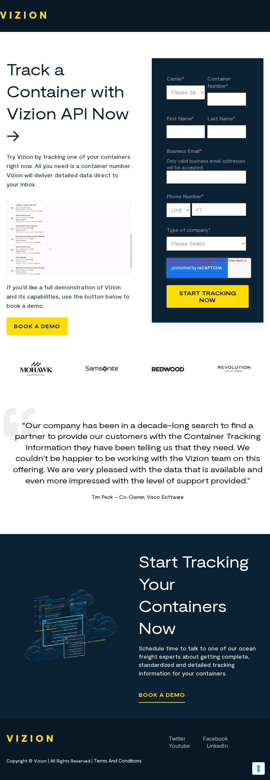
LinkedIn (217, 746)
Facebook (215, 738)
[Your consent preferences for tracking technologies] (258, 768)
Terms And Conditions (118, 761)
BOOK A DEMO (37, 326)
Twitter (177, 738)
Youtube (179, 746)
